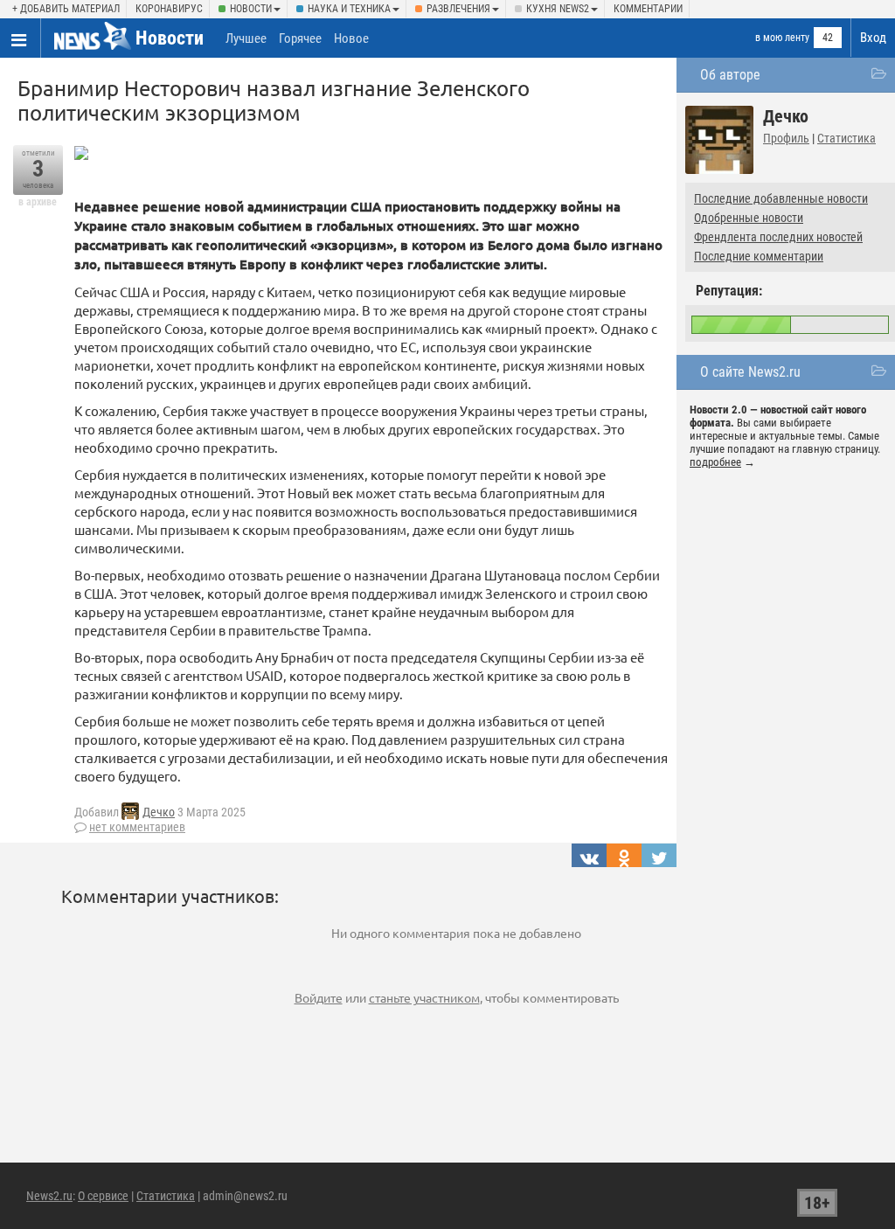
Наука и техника (349, 9)
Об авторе (730, 74)
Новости (251, 9)
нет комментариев (137, 827)
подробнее (715, 462)
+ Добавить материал (66, 9)
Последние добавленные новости (781, 198)
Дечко (158, 812)
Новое (351, 38)
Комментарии (648, 9)
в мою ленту (782, 37)
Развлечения (458, 9)
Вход (873, 37)
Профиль (786, 138)
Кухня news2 (557, 9)
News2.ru (49, 1196)
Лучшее (246, 38)
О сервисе (103, 1196)
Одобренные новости (748, 218)
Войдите (319, 997)
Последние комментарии (758, 256)
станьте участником (424, 997)
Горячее (300, 38)
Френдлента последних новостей (778, 237)
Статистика (846, 138)
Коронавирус (169, 9)
